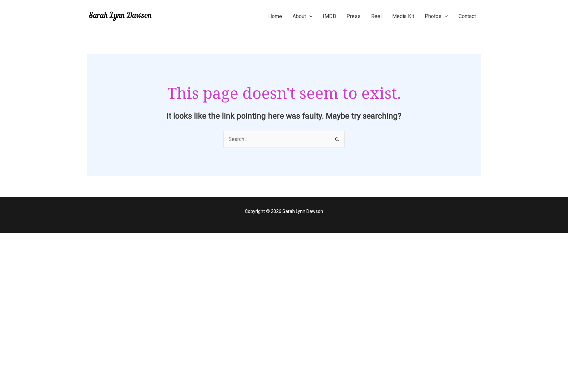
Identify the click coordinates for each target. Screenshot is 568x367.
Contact (467, 16)
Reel (376, 16)
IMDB (329, 16)
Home (275, 16)
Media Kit (403, 16)
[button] (309, 16)
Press (353, 16)
